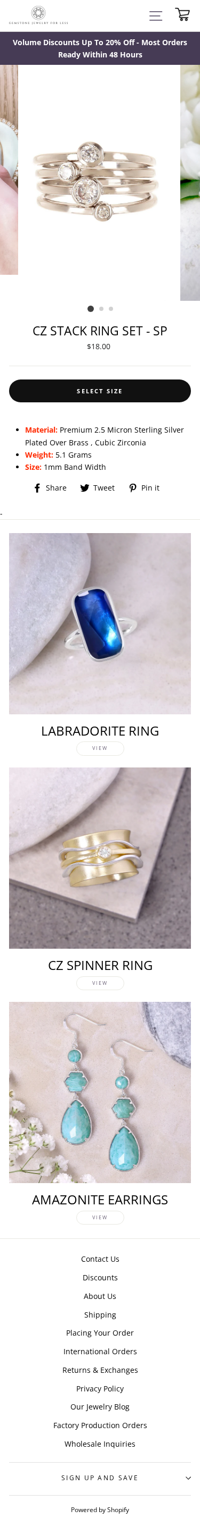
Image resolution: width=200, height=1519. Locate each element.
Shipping (100, 1315)
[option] (100, 48)
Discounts (100, 1277)
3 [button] (111, 309)
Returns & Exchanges (100, 1370)
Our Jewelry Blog (100, 1407)
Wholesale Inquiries (100, 1444)
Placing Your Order (100, 1333)
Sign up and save (100, 1478)
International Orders (100, 1351)
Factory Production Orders (100, 1425)
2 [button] (102, 309)
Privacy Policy (100, 1388)
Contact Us (100, 1259)
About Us (100, 1296)
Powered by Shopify (100, 1509)
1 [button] (90, 309)
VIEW (99, 748)
